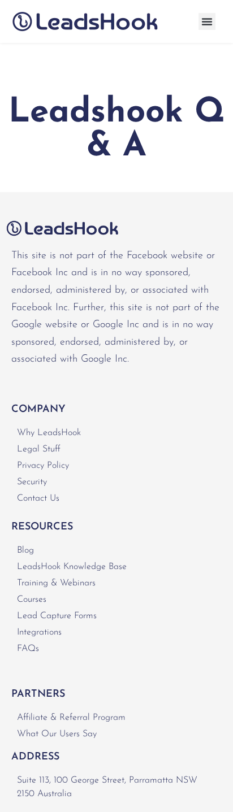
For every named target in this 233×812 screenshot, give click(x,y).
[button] (207, 21)
